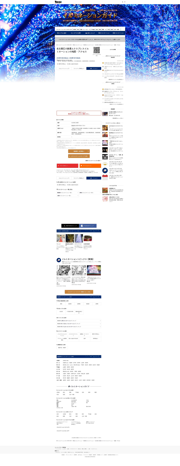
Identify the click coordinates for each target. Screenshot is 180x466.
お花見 (68, 448)
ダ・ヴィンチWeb (64, 452)
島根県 (80, 375)
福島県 (86, 362)
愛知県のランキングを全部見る (116, 79)
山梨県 (64, 367)
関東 (81, 29)
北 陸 (58, 369)
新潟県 (72, 367)
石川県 (64, 369)
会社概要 (105, 454)
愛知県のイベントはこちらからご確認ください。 (79, 113)
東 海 (58, 371)
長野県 (68, 367)
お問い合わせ (80, 454)
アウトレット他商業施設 (62, 339)
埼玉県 (86, 365)
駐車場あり (95, 338)
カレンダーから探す (76, 33)
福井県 (72, 369)
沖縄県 (92, 380)
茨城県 (98, 365)
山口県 (72, 375)
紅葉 (89, 448)
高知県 (76, 378)
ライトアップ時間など (79, 68)
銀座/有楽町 (73, 401)
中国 (109, 29)
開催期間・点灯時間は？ (79, 151)
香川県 (64, 378)
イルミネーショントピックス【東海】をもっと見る (79, 291)
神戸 (75, 373)
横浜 (79, 365)
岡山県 (68, 375)
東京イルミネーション (104, 33)
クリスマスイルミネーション (62, 334)
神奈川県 (75, 365)
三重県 (96, 303)
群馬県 (90, 365)
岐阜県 (69, 303)
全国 (58, 414)
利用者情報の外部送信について (113, 454)
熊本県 (76, 380)
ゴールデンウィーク (73, 448)
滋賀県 (87, 373)
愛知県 (59, 60)
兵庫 (57, 405)
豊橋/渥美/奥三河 (79, 312)
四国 (112, 29)
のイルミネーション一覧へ (64, 192)
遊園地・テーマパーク (84, 334)
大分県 (80, 380)
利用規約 (63, 454)
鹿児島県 (88, 380)
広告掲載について (100, 454)
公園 (84, 338)
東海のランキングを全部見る (116, 104)
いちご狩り (64, 448)
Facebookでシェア (89, 226)
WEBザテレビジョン (71, 452)
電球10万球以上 (62, 64)
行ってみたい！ (69, 165)
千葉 (89, 29)
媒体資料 (94, 454)
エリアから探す (62, 33)
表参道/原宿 (59, 401)
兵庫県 (72, 373)
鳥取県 (76, 375)
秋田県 (78, 362)
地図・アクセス (93, 68)
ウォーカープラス (58, 448)
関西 (103, 29)
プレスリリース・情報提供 (87, 454)
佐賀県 (68, 380)
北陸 (97, 29)
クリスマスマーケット (73, 334)
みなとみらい (73, 402)
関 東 (58, 365)
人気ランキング (91, 33)
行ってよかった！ (91, 165)
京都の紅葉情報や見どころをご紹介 (110, 194)
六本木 (67, 365)
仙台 (67, 362)
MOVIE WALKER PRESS (79, 452)
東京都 (64, 365)
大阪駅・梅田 (73, 406)
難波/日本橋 (88, 406)
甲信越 (93, 29)
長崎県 (72, 380)
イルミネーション (94, 448)
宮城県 (64, 362)
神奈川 (87, 29)
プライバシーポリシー (69, 454)
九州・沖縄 (116, 29)
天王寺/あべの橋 (60, 407)
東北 (78, 29)
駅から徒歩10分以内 (73, 64)
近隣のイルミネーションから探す (92, 160)
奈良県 (78, 373)
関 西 (58, 373)
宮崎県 (84, 380)
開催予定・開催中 (62, 347)
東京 (84, 29)
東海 (100, 29)
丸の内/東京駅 (74, 400)
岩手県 (74, 362)
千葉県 (82, 365)
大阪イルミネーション (118, 33)
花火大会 (79, 448)
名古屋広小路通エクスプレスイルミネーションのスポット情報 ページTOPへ (86, 437)
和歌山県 (83, 373)
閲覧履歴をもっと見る (118, 118)
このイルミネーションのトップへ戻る (79, 156)
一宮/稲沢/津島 (70, 311)
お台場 (87, 401)
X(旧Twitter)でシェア (71, 226)
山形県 (82, 362)
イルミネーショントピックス (63, 427)
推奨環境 (75, 454)
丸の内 (71, 365)
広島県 (64, 375)
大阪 (106, 29)
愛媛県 (68, 378)
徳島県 (72, 378)
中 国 (58, 375)
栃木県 (94, 365)
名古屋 (61, 311)
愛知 (57, 404)
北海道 (74, 29)
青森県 (70, 362)
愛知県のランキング (66, 320)
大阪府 (64, 373)
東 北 (58, 362)
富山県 (68, 369)
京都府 (68, 373)
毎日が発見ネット (87, 452)
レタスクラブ (57, 452)
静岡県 (78, 303)
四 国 (58, 378)
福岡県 (64, 380)
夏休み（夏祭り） (84, 448)
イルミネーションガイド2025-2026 (64, 29)
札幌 (67, 360)
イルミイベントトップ (64, 68)
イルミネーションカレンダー (63, 430)
